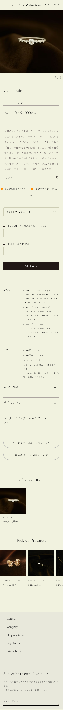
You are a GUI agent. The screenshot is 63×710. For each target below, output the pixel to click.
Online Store (33, 5)
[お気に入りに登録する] (57, 178)
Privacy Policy (14, 651)
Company (12, 627)
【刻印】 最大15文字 (18, 244)
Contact (11, 619)
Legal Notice (13, 643)
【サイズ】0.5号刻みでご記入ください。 (27, 226)
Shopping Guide (16, 635)
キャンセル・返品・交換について (31, 443)
